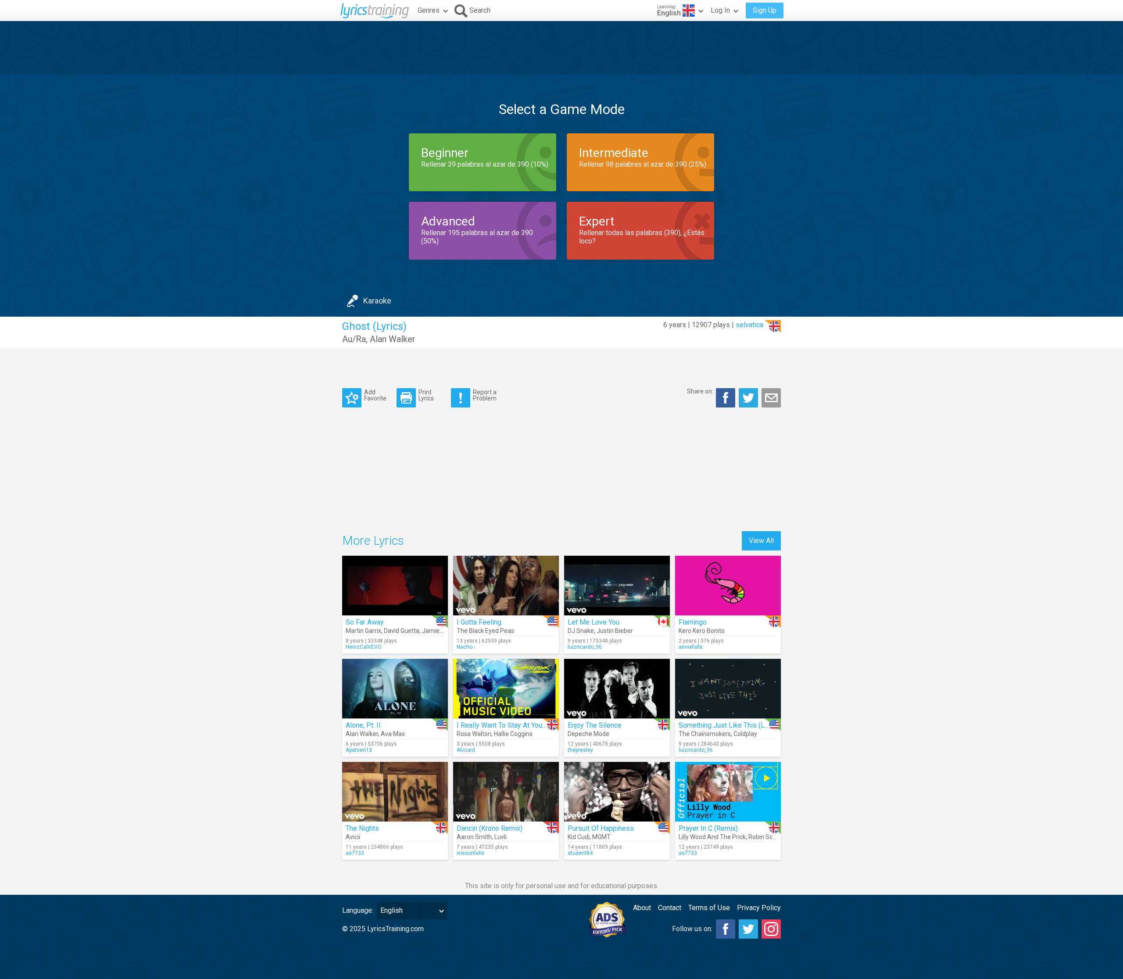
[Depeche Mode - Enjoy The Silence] (617, 688)
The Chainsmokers (705, 733)
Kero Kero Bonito (702, 630)
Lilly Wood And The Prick (712, 836)
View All (761, 540)
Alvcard (466, 750)
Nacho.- (466, 647)
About (642, 908)
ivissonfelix (470, 853)
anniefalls (691, 647)
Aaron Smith (474, 836)
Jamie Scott (439, 630)
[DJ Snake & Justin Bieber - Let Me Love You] (617, 585)
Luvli (500, 836)
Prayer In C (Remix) (708, 828)
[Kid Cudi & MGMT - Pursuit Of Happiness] (617, 792)
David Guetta (401, 630)
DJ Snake (581, 630)
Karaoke (377, 300)
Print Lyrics (426, 395)
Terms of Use (709, 908)
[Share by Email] (771, 397)
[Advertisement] (561, 48)
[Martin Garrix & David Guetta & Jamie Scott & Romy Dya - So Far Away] (395, 585)
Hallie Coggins (513, 733)
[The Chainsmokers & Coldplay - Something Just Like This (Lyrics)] (728, 688)
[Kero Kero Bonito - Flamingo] (728, 585)
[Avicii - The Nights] (395, 792)
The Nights (362, 828)
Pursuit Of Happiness (601, 828)
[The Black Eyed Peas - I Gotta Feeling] (506, 585)
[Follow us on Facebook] (725, 929)
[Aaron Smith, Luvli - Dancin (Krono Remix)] (506, 792)
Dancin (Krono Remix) (489, 828)
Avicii (353, 836)
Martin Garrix (363, 630)
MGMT (601, 836)
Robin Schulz (766, 836)
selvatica (749, 325)
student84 (580, 853)
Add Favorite (375, 395)
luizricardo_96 (585, 647)
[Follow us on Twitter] (748, 929)
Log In (720, 10)
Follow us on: (692, 929)
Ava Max (393, 733)
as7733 (355, 853)
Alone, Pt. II (363, 725)
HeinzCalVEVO (364, 647)
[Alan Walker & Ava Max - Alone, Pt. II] (395, 688)
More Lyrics (373, 540)
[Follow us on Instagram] (771, 929)
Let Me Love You (593, 622)
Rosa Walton (474, 733)
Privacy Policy (759, 908)
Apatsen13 (359, 750)
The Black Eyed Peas (485, 630)
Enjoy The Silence (595, 725)
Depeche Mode (588, 733)
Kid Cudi (579, 836)
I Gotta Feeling (479, 622)
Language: (357, 910)
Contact (669, 908)
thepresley (580, 750)
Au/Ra (354, 339)
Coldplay (745, 733)
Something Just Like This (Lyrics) (730, 725)
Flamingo (693, 622)
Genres (429, 10)
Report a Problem (485, 395)
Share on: (700, 391)
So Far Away (365, 622)
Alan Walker (392, 339)
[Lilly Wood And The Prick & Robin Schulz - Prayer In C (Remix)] (728, 792)
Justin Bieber (615, 630)
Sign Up (764, 10)
